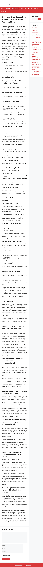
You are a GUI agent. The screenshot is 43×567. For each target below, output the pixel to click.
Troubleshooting (15, 8)
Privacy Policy (3, 11)
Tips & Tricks (7, 8)
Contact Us (36, 8)
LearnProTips (6, 3)
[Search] (39, 19)
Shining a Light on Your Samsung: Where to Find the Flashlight (36, 73)
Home (2, 8)
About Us (30, 8)
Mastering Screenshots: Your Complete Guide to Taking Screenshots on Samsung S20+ (36, 59)
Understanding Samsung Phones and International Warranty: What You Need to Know (36, 51)
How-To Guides (23, 8)
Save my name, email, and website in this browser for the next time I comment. (15, 555)
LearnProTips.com (18, 565)
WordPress (29, 565)
